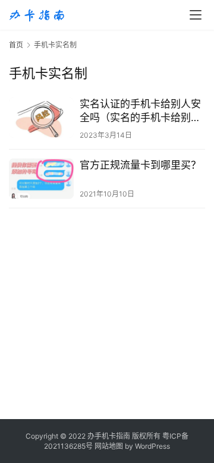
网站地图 (109, 446)
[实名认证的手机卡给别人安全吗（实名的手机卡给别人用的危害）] (41, 117)
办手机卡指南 (108, 436)
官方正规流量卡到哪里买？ (140, 165)
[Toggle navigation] (195, 15)
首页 (16, 44)
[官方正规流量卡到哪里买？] (41, 178)
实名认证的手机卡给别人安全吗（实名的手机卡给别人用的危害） (140, 111)
